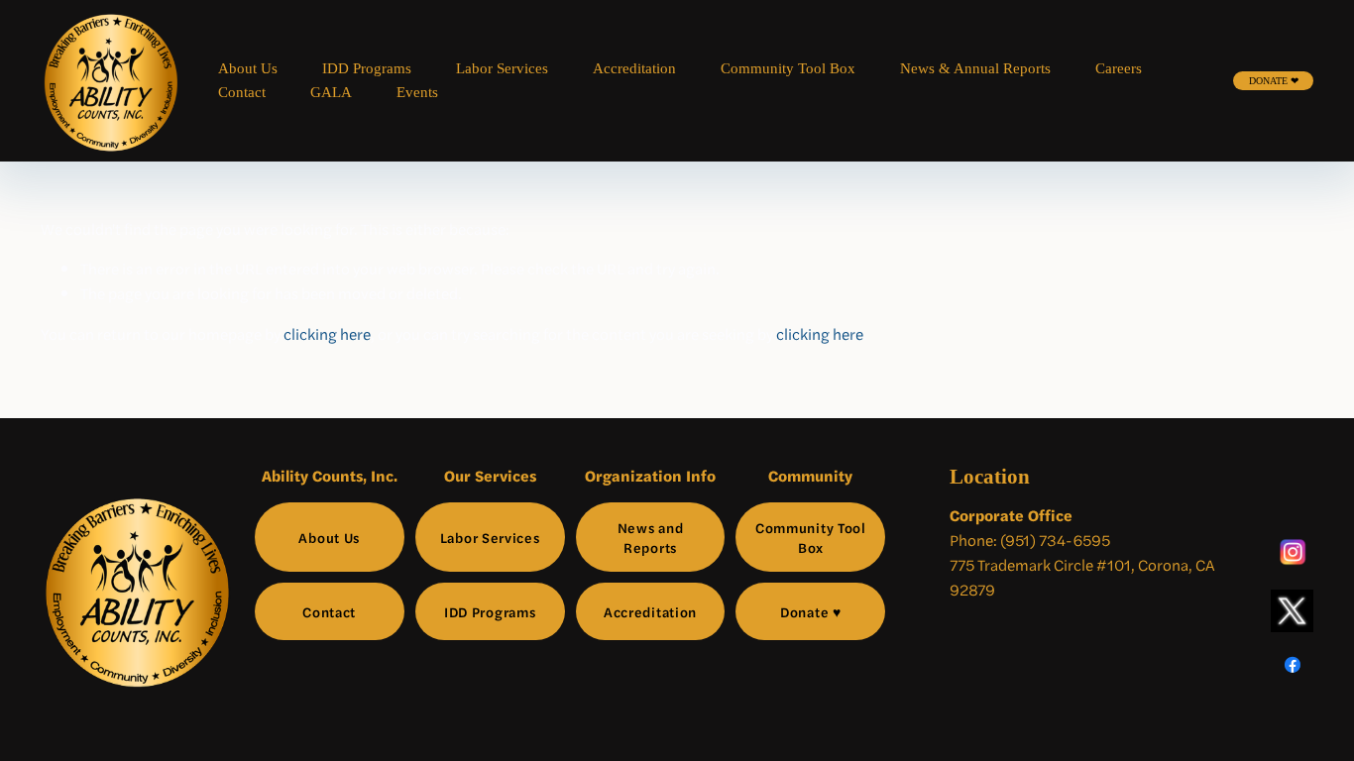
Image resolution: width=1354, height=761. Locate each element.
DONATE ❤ (1273, 80)
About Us (248, 68)
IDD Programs (366, 68)
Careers (1118, 68)
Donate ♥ (811, 611)
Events (417, 92)
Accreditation (634, 68)
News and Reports (651, 537)
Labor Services (502, 68)
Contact (242, 92)
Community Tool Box (788, 68)
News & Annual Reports (975, 68)
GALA (331, 92)
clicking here (327, 333)
